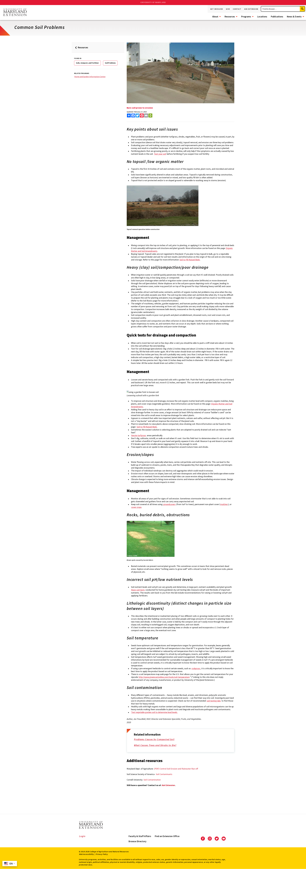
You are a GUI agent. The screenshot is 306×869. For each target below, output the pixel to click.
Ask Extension (251, 9)
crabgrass (195, 668)
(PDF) (156, 768)
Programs (246, 16)
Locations (262, 16)
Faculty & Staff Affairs (139, 836)
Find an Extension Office (167, 836)
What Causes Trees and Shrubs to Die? (155, 745)
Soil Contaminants (164, 774)
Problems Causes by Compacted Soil (154, 739)
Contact (237, 9)
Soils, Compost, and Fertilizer (87, 63)
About (215, 16)
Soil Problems (110, 63)
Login (82, 836)
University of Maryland (153, 2)
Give (228, 9)
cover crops (136, 507)
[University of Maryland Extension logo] (15, 12)
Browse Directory (137, 841)
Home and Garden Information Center (90, 76)
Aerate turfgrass (138, 435)
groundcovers (169, 504)
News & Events (294, 16)
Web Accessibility (86, 854)
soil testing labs (214, 700)
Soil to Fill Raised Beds (190, 259)
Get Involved (216, 9)
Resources (229, 16)
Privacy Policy (102, 854)
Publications (277, 16)
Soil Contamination (152, 779)
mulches (224, 504)
